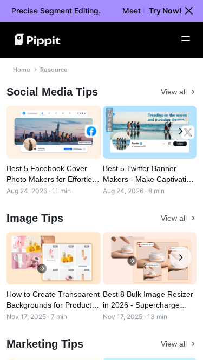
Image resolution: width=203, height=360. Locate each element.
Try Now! (165, 10)
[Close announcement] (189, 10)
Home (21, 69)
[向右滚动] (180, 131)
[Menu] (185, 38)
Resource (54, 69)
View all (174, 91)
